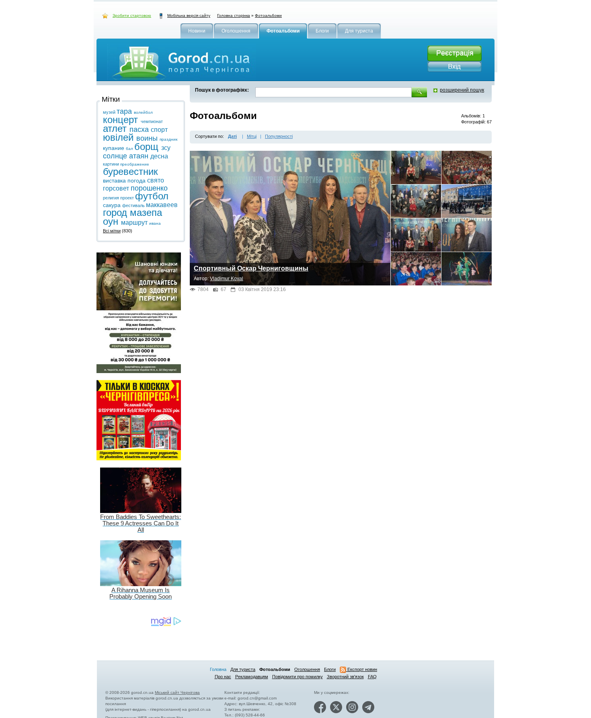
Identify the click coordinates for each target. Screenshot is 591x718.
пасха (140, 129)
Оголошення (307, 669)
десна (159, 156)
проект (127, 197)
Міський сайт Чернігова (177, 692)
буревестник (130, 171)
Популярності (279, 136)
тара (125, 111)
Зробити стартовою (132, 15)
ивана (155, 223)
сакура (112, 205)
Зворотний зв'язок (345, 676)
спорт (159, 129)
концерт (122, 119)
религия (111, 197)
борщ (147, 146)
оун (112, 221)
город (116, 212)
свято (155, 180)
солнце (116, 156)
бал (130, 148)
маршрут (135, 222)
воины (148, 138)
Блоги (330, 669)
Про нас (223, 676)
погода (137, 180)
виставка (115, 180)
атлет (116, 128)
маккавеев (162, 204)
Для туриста (242, 669)
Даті (232, 136)
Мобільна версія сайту (188, 15)
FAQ (372, 676)
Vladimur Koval (226, 278)
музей (110, 112)
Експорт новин (361, 669)
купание (114, 148)
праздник (168, 139)
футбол (151, 196)
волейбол (143, 112)
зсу (165, 147)
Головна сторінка (233, 15)
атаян (139, 156)
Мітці (252, 136)
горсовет (117, 188)
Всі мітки (112, 230)
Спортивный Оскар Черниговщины (251, 268)
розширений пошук (462, 90)
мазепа (146, 212)
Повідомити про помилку (297, 676)
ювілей (119, 137)
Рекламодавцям (251, 676)
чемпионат (152, 121)
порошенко (149, 188)
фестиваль (134, 205)
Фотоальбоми (268, 15)
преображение (134, 164)
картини (111, 164)
